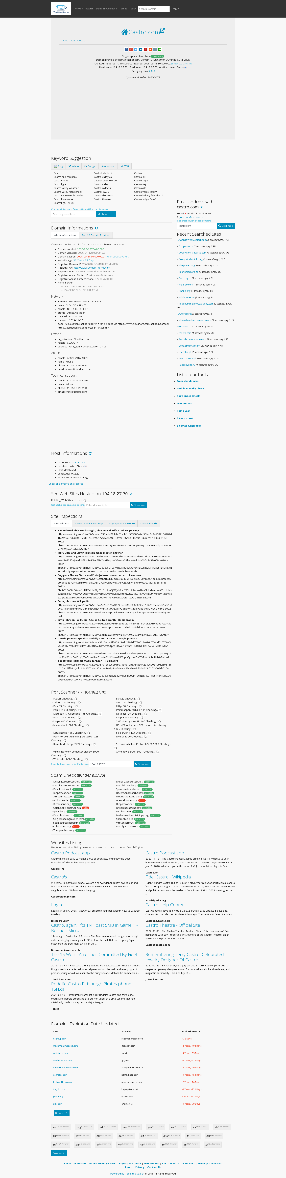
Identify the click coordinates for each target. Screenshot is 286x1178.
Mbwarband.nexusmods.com (194, 320)
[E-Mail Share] (160, 49)
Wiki (126, 166)
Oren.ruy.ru (184, 278)
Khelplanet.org (186, 265)
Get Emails (227, 225)
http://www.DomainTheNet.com (92, 267)
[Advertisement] (143, 104)
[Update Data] (95, 228)
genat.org (58, 1096)
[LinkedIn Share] (141, 49)
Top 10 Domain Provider (96, 235)
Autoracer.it (185, 313)
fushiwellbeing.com (62, 1082)
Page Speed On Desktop (89, 523)
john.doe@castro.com (192, 217)
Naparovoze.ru (186, 364)
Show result (107, 214)
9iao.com (57, 1103)
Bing (60, 166)
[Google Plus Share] (131, 49)
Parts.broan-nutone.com (192, 339)
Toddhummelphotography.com (196, 303)
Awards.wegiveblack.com (192, 239)
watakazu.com (60, 1053)
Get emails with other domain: (194, 220)
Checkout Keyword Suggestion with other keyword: (80, 209)
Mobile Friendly (149, 523)
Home (65, 40)
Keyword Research (84, 8)
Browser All (61, 1113)
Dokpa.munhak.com (189, 345)
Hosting (123, 8)
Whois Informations (65, 235)
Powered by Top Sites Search (127, 1173)
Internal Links (61, 523)
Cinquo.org (184, 290)
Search (175, 8)
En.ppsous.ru (185, 246)
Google (91, 166)
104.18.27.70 (79, 462)
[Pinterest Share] (145, 49)
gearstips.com (60, 1074)
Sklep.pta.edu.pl (187, 358)
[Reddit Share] (155, 49)
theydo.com (59, 1089)
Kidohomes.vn (186, 297)
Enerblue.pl (184, 352)
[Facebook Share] (126, 49)
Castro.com (78, 40)
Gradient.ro (184, 326)
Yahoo (75, 166)
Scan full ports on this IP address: (70, 763)
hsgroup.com (59, 1038)
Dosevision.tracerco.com (192, 252)
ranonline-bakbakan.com (65, 1067)
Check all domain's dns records (66, 483)
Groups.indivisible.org (190, 259)
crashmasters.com (62, 1060)
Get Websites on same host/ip (68, 504)
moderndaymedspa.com (65, 1045)
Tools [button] (132, 8)
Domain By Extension (106, 8)
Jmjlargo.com (185, 284)
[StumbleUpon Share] (150, 49)
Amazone (109, 166)
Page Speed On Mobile (122, 523)
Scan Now (139, 505)
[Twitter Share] (136, 49)
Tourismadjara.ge (188, 271)
